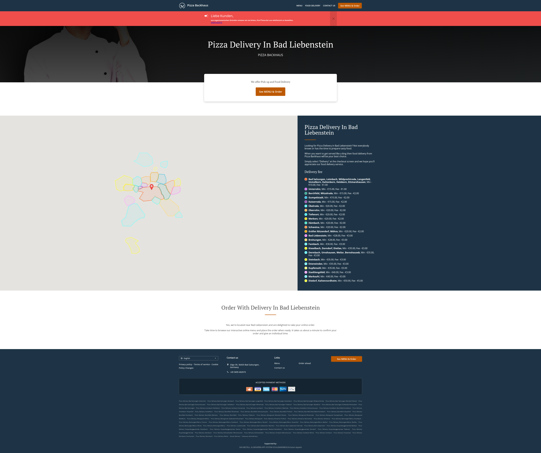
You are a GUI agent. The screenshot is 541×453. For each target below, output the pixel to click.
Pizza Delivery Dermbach (204, 436)
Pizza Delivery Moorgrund (253, 419)
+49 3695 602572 (238, 372)
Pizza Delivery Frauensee (342, 433)
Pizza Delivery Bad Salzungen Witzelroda (250, 404)
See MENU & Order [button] (350, 5)
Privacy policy (185, 364)
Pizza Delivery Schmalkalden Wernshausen (227, 433)
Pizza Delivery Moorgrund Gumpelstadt (329, 415)
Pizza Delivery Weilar (221, 436)
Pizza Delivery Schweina (322, 419)
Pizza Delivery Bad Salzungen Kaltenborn (278, 401)
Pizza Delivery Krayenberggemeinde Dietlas (225, 429)
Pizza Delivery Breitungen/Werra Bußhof (313, 422)
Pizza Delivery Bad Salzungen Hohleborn (220, 404)
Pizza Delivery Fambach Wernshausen (278, 433)
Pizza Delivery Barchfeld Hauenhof (339, 412)
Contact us (329, 5)
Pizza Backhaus (197, 5)
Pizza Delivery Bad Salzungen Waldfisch (306, 404)
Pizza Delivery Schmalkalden (254, 433)
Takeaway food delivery (250, 436)
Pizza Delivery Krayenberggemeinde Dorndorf (300, 429)
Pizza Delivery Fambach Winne (303, 433)
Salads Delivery (235, 436)
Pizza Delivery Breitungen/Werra (214, 426)
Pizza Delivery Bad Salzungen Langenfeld (249, 401)
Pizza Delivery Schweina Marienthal (300, 419)
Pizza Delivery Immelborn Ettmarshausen (304, 408)
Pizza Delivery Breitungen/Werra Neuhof (253, 422)
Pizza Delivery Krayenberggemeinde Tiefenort (334, 429)
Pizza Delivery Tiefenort (246, 415)
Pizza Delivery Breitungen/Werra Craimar (193, 422)
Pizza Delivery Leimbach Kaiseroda (233, 408)
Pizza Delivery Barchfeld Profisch (281, 412)
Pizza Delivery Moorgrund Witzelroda (301, 415)
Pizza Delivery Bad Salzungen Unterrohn (192, 401)
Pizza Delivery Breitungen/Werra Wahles (343, 422)
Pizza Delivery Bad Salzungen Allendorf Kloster (341, 401)
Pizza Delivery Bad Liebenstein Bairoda (289, 426)
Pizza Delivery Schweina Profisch (275, 419)
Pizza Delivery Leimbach (255, 408)
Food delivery (312, 5)
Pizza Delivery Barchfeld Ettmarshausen (254, 412)
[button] (333, 18)
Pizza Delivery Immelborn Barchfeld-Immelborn (335, 408)
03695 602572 (216, 22)
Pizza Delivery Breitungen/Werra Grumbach (346, 419)
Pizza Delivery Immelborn (204, 412)
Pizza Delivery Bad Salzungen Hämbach (221, 401)
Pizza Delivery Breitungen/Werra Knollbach (223, 422)
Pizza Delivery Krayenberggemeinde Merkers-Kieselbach (262, 429)
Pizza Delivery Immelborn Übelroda (276, 408)
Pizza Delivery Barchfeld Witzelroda (226, 412)
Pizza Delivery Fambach (324, 433)
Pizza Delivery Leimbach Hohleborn (208, 408)
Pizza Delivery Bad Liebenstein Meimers (260, 426)
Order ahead (305, 363)
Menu (299, 5)
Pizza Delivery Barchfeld (228, 415)
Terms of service (202, 364)
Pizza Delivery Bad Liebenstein (314, 426)
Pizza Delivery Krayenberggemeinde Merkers (342, 426)
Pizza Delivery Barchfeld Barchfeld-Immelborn (309, 412)
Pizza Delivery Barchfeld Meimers (206, 415)
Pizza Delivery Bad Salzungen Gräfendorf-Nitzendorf (339, 404)
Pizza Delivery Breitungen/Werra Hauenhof (283, 422)
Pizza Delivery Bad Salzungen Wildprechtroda (309, 401)
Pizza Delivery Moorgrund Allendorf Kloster (271, 415)
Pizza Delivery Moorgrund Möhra (198, 419)
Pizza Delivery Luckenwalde (236, 426)
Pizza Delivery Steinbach (203, 433)
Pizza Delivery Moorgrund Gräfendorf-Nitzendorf (227, 419)
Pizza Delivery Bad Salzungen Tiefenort (278, 404)
